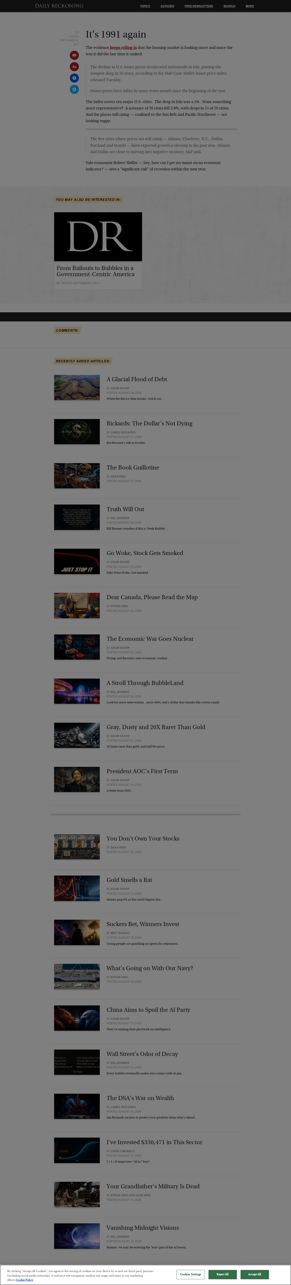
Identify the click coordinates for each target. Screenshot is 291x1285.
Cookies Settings (190, 1274)
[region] (145, 1275)
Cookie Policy (24, 1280)
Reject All (222, 1274)
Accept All (254, 1274)
